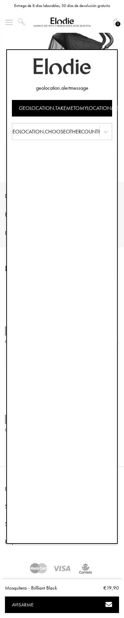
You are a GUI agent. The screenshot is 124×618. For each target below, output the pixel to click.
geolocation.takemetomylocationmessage (65, 108)
